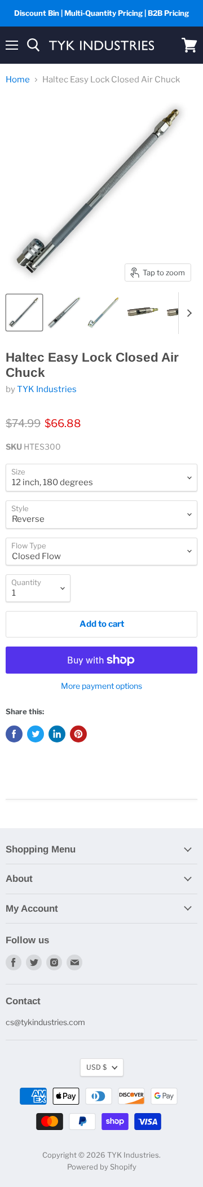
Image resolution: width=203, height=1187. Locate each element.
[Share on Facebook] (14, 734)
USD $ (96, 1067)
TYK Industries (47, 389)
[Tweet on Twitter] (35, 734)
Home (18, 80)
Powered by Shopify (101, 1166)
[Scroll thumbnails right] (187, 313)
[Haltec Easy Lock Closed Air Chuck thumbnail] (24, 312)
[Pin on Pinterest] (78, 734)
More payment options (101, 686)
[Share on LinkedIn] (56, 734)
